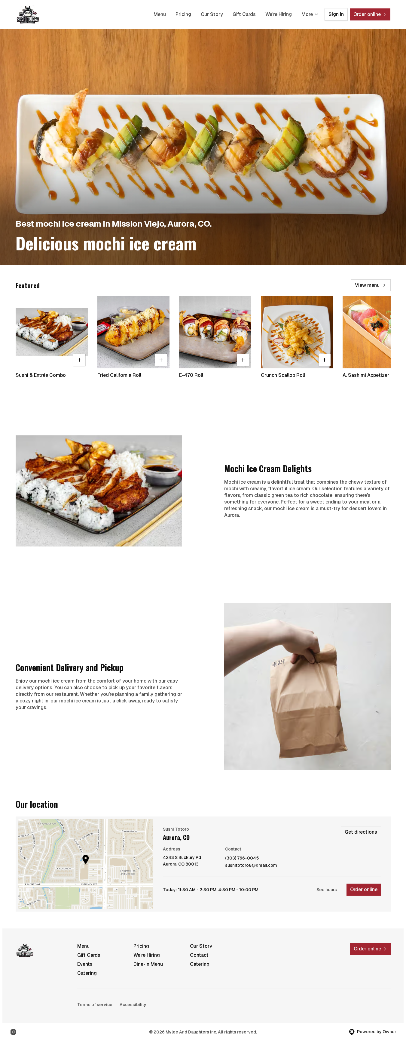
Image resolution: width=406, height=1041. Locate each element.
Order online (363, 889)
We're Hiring (278, 14)
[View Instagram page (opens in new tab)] (13, 1032)
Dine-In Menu (148, 964)
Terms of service (94, 1004)
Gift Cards (244, 14)
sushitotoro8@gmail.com (251, 865)
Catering (199, 964)
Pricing (183, 14)
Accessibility (133, 1004)
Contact (199, 955)
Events (85, 964)
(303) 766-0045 (242, 858)
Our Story (212, 14)
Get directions (361, 832)
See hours (326, 889)
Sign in (336, 14)
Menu (160, 14)
